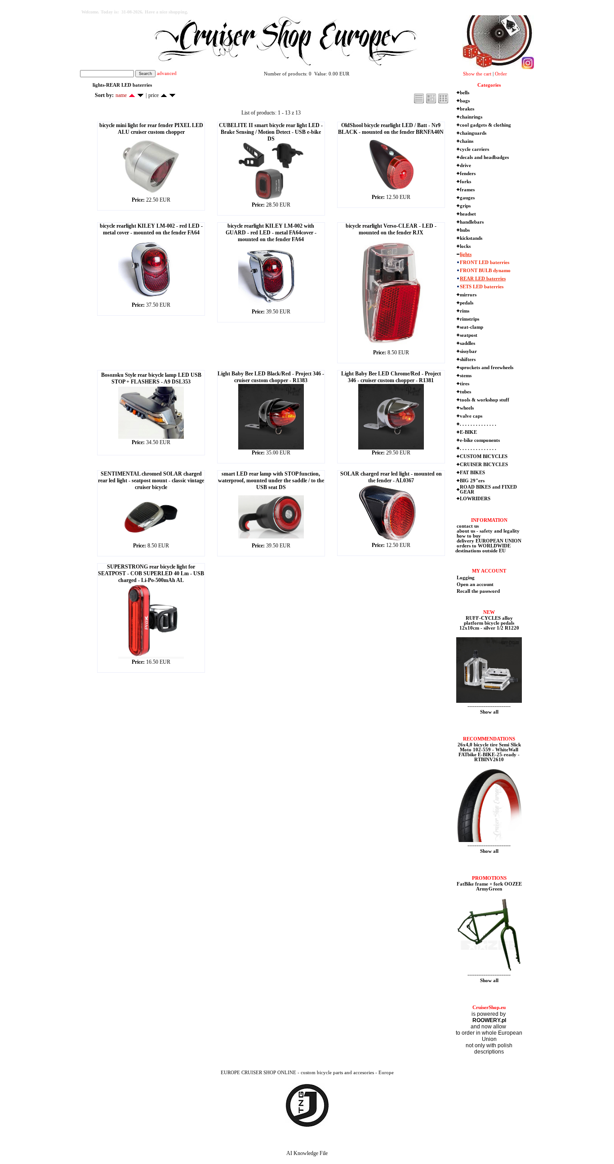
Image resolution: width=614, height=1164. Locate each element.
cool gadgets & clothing (485, 125)
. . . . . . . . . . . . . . (478, 424)
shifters (468, 359)
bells (464, 92)
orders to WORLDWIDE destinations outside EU (483, 548)
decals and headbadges (484, 157)
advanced (167, 73)
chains (466, 141)
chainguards (473, 133)
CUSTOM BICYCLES (483, 456)
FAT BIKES (472, 472)
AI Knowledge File (307, 1153)
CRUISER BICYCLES (484, 464)
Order (501, 73)
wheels (467, 408)
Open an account (475, 584)
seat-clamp (471, 327)
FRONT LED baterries (484, 262)
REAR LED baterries (483, 278)
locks (465, 246)
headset (468, 214)
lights (466, 254)
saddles (467, 343)
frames (467, 189)
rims (464, 311)
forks (465, 181)
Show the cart (477, 73)
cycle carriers (474, 149)
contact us (467, 526)
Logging (466, 577)
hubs (465, 230)
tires (464, 383)
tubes (465, 391)
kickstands (471, 238)
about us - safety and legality (487, 531)
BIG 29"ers (472, 480)
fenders (468, 173)
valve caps (471, 416)
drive (465, 165)
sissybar (468, 351)
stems (466, 375)
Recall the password (478, 591)
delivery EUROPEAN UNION (488, 540)
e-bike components (480, 440)
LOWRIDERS (475, 498)
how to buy (468, 536)
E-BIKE (468, 432)
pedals (466, 302)
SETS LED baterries (481, 286)
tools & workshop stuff (484, 399)
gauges (467, 197)
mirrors (468, 294)
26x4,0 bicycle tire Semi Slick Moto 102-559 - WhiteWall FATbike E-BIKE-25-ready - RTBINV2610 (489, 752)
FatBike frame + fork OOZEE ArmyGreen (489, 886)
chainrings (471, 117)
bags (465, 100)
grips (465, 205)
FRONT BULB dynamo (485, 270)
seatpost (468, 335)
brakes (467, 108)
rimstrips (469, 319)
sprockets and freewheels (486, 367)
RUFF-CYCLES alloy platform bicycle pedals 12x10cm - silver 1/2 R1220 (489, 623)
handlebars (472, 222)
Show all (489, 712)
